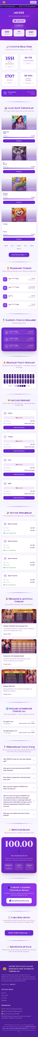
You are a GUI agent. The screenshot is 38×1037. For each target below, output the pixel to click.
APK (34, 2)
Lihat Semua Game (18, 255)
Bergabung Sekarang (20, 901)
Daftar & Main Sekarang (17, 933)
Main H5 (20, 25)
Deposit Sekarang (19, 427)
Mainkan (19, 141)
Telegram (4, 1000)
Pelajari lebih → (7, 634)
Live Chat (4, 998)
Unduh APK (20, 21)
